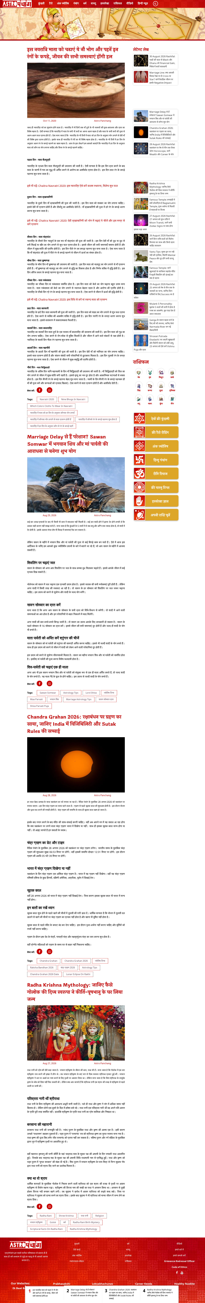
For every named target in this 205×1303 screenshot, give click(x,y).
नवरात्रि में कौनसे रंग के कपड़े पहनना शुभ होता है (97, 419)
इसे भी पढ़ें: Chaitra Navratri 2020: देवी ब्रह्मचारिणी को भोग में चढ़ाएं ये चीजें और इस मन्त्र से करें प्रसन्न (76, 222)
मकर (150, 403)
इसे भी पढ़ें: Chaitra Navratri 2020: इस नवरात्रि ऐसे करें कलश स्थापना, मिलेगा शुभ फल (72, 186)
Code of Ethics (179, 1267)
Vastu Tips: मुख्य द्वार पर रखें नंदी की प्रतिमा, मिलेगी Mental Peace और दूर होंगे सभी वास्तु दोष (162, 256)
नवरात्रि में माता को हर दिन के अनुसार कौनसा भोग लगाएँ (52, 412)
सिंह (138, 390)
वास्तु (93, 3)
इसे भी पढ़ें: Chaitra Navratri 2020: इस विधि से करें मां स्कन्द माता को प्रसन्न (67, 299)
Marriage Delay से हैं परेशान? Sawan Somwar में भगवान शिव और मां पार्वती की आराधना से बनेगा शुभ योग (161, 116)
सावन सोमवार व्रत (106, 699)
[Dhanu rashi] (138, 399)
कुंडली (41, 3)
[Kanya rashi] (150, 386)
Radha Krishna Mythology (83, 1229)
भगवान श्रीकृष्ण (36, 1222)
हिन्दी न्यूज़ (143, 3)
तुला (161, 390)
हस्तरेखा (105, 3)
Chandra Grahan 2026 (76, 960)
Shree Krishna (66, 1215)
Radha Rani (46, 1215)
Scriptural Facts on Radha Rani (46, 1229)
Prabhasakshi (61, 1283)
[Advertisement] (155, 97)
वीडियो (129, 3)
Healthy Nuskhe (184, 1283)
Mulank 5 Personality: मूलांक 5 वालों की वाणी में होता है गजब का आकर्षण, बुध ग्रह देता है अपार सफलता (162, 308)
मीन (172, 403)
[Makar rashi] (150, 399)
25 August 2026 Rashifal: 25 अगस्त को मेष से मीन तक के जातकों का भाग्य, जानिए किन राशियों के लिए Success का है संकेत (154, 291)
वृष (150, 377)
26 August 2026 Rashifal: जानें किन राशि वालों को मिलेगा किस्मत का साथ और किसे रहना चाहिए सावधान (162, 240)
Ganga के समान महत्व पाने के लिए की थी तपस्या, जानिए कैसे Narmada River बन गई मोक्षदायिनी (161, 325)
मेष (139, 377)
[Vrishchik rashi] (172, 386)
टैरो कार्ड (76, 1249)
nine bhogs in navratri (73, 399)
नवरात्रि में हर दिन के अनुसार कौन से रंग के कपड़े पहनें (51, 426)
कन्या (150, 390)
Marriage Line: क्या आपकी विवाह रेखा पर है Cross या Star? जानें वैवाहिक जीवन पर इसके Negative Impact (161, 77)
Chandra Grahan (48, 960)
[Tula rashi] (161, 386)
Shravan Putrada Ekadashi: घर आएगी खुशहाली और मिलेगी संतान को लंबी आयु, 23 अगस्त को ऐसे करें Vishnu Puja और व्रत (154, 343)
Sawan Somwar (48, 692)
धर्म (84, 3)
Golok (53, 1222)
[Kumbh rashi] (161, 399)
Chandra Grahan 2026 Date (44, 974)
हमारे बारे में (179, 1249)
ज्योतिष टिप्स (109, 692)
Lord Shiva (91, 692)
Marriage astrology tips (78, 699)
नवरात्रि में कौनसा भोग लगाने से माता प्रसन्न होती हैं (50, 419)
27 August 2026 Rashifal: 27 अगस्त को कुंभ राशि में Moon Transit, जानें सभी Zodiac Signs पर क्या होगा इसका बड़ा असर (154, 222)
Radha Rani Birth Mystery (86, 1222)
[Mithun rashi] (161, 372)
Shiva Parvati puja (39, 706)
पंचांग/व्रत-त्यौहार (77, 1261)
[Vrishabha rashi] (150, 372)
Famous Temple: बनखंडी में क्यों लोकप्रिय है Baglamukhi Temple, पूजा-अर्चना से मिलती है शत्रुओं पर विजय (162, 204)
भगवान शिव (54, 699)
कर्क (172, 377)
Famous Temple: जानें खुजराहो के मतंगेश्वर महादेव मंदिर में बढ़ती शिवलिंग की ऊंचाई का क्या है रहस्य (162, 273)
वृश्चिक (172, 390)
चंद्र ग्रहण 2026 (68, 967)
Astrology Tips (70, 692)
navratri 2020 (47, 399)
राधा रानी (84, 1215)
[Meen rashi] (172, 399)
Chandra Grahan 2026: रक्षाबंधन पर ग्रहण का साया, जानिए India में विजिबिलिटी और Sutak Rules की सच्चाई (162, 133)
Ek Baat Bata (21, 1288)
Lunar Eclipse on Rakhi (78, 974)
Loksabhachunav (102, 1283)
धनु (139, 403)
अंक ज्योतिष (63, 3)
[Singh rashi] (138, 386)
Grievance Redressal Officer (179, 1261)
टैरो (51, 3)
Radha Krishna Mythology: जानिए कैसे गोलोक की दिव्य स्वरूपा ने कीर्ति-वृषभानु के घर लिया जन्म (162, 188)
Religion (99, 1215)
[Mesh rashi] (138, 372)
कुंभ (161, 403)
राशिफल (118, 3)
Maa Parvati (36, 699)
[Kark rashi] (172, 372)
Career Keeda (143, 1283)
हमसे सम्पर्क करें (179, 1255)
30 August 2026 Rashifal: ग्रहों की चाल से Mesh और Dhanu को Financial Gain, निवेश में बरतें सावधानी (162, 61)
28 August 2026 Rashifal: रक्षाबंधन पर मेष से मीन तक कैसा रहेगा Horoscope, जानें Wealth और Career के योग (162, 149)
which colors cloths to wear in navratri (51, 406)
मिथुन (161, 377)
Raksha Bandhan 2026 (41, 967)
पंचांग (76, 3)
